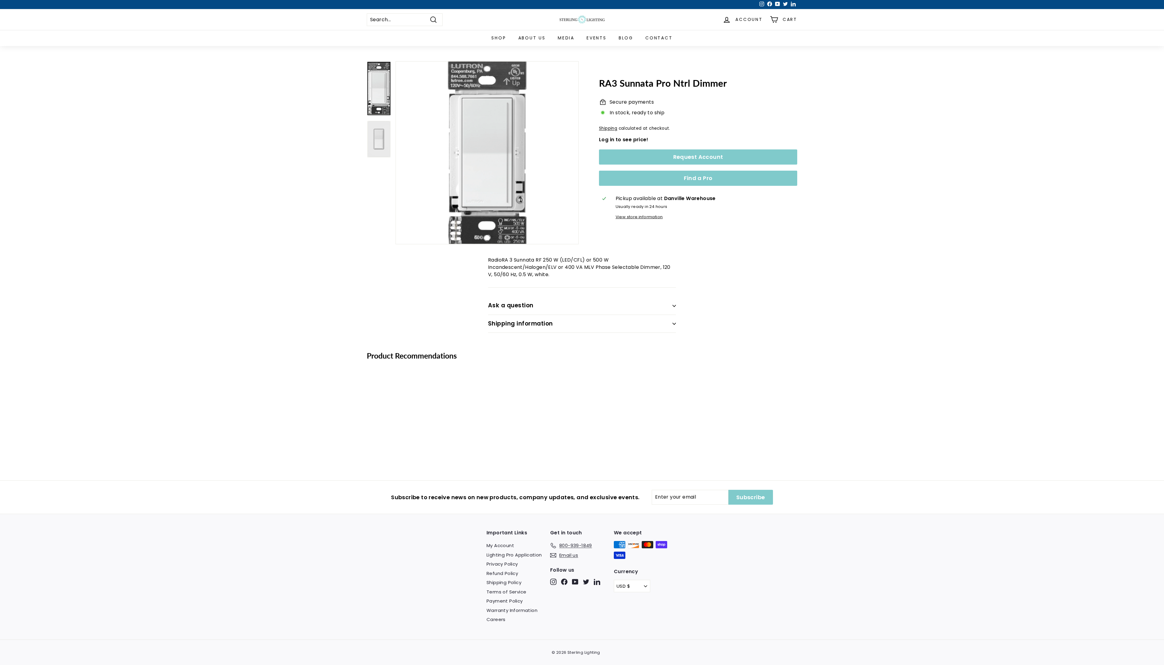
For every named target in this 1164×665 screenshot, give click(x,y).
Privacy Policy (502, 564)
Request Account (698, 157)
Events (597, 38)
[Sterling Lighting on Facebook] (564, 581)
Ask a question (511, 305)
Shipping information (520, 323)
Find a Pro (698, 178)
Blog (626, 38)
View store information (639, 216)
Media (566, 38)
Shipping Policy (504, 582)
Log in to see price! (623, 139)
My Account (500, 545)
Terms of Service (506, 592)
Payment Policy (505, 601)
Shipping (608, 128)
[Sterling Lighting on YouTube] (575, 581)
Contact (659, 38)
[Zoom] (487, 153)
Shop (498, 38)
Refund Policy (502, 573)
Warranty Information (512, 610)
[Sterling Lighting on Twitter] (586, 581)
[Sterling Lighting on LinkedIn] (597, 581)
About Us (532, 38)
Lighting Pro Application (514, 555)
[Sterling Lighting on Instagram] (553, 581)
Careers (496, 619)
